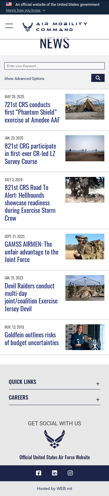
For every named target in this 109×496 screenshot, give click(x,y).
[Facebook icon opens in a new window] (38, 473)
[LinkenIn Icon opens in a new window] (54, 473)
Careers (18, 397)
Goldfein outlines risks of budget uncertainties (32, 338)
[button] (26, 10)
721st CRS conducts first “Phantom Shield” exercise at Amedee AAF (32, 112)
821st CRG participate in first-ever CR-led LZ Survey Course (30, 153)
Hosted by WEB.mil (54, 488)
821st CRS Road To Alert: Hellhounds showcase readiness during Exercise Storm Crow (30, 202)
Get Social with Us (54, 423)
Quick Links (22, 381)
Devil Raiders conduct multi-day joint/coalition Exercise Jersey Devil (31, 297)
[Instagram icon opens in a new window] (70, 473)
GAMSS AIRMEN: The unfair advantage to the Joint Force (31, 251)
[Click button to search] (98, 77)
